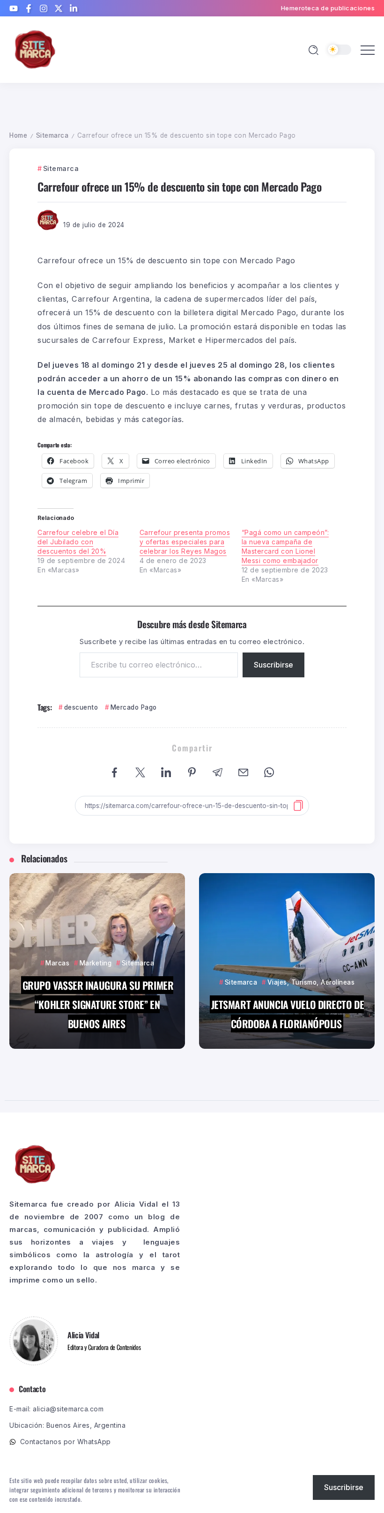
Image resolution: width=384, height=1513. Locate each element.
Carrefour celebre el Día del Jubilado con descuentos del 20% (77, 541)
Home (18, 135)
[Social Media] (13, 8)
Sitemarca (52, 135)
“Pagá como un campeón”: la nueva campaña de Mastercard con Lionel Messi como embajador (285, 546)
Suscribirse (273, 664)
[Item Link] (97, 961)
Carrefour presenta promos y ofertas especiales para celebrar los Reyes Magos (185, 541)
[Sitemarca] (35, 48)
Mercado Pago (134, 707)
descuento (81, 707)
